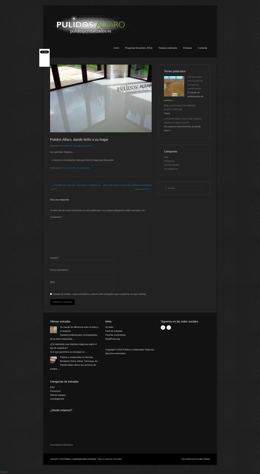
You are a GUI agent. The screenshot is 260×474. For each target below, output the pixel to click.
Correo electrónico (59, 270)
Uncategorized (171, 169)
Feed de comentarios (115, 335)
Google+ (169, 327)
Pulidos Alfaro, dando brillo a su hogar (79, 139)
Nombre (54, 258)
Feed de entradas (113, 331)
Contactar (202, 48)
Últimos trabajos (172, 165)
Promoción (66, 168)
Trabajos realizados (167, 48)
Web (52, 282)
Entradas (187, 48)
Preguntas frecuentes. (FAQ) (138, 48)
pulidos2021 (87, 146)
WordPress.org (112, 339)
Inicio (116, 48)
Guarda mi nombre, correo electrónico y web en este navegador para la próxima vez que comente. (100, 294)
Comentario (56, 217)
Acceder (109, 327)
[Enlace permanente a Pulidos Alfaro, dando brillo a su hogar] (101, 98)
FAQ (166, 157)
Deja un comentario (81, 168)
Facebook (163, 327)
